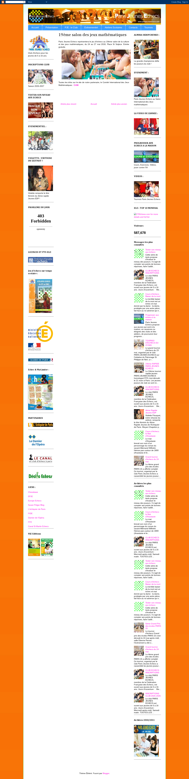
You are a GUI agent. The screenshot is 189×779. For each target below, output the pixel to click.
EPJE (30, 496)
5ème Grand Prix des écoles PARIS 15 (153, 626)
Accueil (35, 27)
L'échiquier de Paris (36, 509)
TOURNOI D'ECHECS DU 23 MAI (151, 342)
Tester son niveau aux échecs (153, 251)
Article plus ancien (119, 104)
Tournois (148, 27)
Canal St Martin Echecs (38, 526)
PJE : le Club (71, 27)
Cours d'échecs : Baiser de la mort (152, 295)
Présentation (52, 27)
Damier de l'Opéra (36, 518)
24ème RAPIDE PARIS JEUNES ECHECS (152, 366)
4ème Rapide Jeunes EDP (151, 411)
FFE (30, 522)
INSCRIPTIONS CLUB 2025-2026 (153, 694)
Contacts (133, 27)
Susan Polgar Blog (36, 505)
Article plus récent (68, 104)
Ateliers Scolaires (113, 27)
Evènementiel (91, 27)
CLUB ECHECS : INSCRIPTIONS (152, 272)
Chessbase (33, 492)
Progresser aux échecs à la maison (152, 317)
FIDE (30, 513)
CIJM (76, 85)
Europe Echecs (34, 501)
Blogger (106, 773)
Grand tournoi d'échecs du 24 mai (152, 459)
